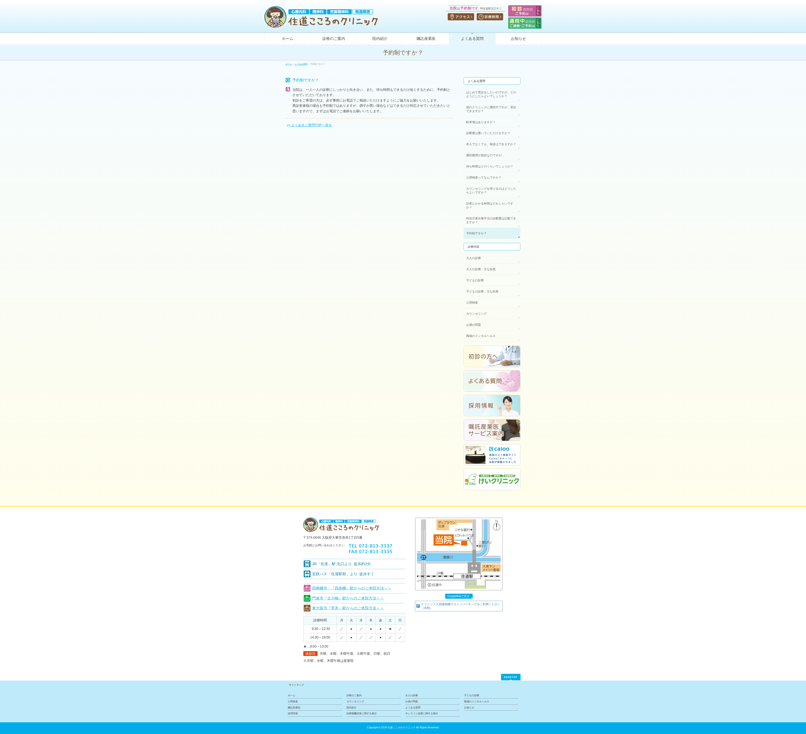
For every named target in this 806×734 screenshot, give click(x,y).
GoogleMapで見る (458, 596)
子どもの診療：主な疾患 (482, 291)
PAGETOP (510, 677)
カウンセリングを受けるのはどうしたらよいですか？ (491, 190)
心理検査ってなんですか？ (483, 177)
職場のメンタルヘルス (481, 336)
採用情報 (293, 713)
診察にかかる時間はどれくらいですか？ (489, 205)
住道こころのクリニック (401, 727)
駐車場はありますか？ (481, 122)
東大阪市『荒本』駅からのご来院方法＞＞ (348, 608)
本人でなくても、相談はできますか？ (491, 144)
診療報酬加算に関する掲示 (362, 713)
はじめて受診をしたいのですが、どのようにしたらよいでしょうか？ (491, 94)
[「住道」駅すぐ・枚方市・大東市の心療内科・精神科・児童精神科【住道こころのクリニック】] (321, 23)
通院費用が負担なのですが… (485, 155)
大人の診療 (473, 258)
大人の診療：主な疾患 (481, 269)
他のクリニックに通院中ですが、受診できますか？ (491, 109)
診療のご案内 (354, 695)
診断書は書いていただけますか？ (488, 133)
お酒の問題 (473, 324)
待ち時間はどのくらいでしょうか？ (489, 166)
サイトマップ (296, 685)
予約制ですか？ (476, 233)
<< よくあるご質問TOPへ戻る (309, 125)
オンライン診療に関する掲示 (421, 713)
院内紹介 (352, 707)
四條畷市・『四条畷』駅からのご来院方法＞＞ (351, 588)
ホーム (291, 695)
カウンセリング (476, 313)
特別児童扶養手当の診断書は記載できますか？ (491, 220)
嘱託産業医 (294, 707)
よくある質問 (476, 81)
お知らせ (469, 707)
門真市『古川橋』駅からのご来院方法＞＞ (348, 598)
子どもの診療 (475, 280)
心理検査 (472, 302)
